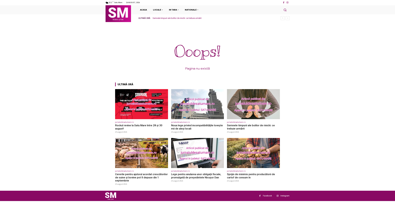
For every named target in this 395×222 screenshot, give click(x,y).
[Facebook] (284, 2)
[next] (287, 18)
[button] (285, 9)
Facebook (267, 196)
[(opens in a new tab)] (141, 104)
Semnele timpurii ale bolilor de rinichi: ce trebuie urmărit (177, 18)
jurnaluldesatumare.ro (124, 122)
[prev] (283, 18)
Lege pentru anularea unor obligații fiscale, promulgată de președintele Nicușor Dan (196, 176)
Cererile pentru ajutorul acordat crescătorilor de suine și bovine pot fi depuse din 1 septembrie (141, 177)
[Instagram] (287, 2)
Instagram (285, 196)
